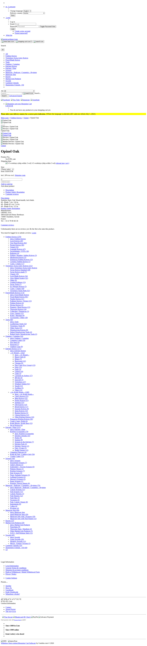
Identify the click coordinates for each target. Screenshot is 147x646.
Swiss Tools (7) (15, 284)
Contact (8, 607)
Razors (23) (10, 521)
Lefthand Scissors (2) (17, 477)
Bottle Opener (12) (21, 450)
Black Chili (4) (20, 357)
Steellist (8, 586)
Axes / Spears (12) (17, 313)
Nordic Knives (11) (17, 299)
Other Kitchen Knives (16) (24, 417)
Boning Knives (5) (21, 413)
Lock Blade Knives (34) (19, 276)
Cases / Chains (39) (17, 289)
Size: (2, 167)
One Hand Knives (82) (18, 243)
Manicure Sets (11, 75)
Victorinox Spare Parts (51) (20, 291)
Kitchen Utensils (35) (22, 436)
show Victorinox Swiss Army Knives (23, 268)
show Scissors (15, 461)
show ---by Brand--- (22, 355)
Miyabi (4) (18, 378)
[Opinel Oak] (6, 133)
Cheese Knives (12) (22, 415)
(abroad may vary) (62, 163)
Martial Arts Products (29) (15, 523)
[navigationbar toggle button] (8, 41)
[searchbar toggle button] (38, 41)
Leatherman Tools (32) (18, 324)
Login (34, 233)
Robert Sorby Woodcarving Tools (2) (23, 334)
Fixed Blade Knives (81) (19, 297)
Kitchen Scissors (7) (17, 471)
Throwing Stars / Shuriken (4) (21, 529)
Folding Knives (11, 56)
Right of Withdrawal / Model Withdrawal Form (23, 572)
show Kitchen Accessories (24, 434)
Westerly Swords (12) (18, 541)
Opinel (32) (14, 247)
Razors (8, 77)
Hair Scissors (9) (16, 473)
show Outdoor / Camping (19, 338)
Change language (16, 11)
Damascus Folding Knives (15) (21, 260)
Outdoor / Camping (13, 64)
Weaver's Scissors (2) (17, 479)
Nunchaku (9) (15, 527)
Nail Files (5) (15, 498)
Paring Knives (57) (21, 400)
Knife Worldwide (12, 592)
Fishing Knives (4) (17, 303)
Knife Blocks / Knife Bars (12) (21, 423)
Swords (8, 81)
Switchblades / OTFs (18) (19, 251)
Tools (8, 62)
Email (12, 24)
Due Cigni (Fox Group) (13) (25, 365)
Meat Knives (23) (21, 398)
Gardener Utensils (12, 83)
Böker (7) (18, 359)
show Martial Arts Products (20, 525)
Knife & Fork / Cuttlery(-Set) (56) (22, 454)
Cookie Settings (11, 578)
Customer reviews (12, 194)
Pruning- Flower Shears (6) (20, 483)
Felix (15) (18, 367)
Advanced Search (15, 96)
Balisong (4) (14, 253)
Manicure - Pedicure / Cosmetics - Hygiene (21, 72)
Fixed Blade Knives (13, 60)
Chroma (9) (19, 363)
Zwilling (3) (19, 388)
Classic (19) (14, 274)
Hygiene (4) (14, 508)
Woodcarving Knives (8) (19, 330)
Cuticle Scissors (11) (17, 490)
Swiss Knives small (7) (18, 272)
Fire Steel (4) (15, 342)
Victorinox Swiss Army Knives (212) (19, 266)
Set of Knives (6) (16, 425)
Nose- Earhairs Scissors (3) (20, 475)
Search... (37, 93)
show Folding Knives (18, 239)
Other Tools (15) (16, 328)
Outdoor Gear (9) (16, 347)
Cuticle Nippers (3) (17, 494)
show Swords (15, 537)
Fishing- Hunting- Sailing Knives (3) (23, 255)
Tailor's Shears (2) (16, 465)
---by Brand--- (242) (17, 353)
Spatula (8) (19, 440)
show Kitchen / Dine (17, 429)
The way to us (11, 611)
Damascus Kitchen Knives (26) (21, 419)
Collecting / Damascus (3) (19, 311)
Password (13, 26)
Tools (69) (9, 320)
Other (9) (13, 280)
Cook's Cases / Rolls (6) (19, 421)
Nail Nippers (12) (16, 496)
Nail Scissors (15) (16, 492)
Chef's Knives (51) (21, 396)
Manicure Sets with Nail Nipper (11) (23, 519)
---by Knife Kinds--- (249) (19, 392)
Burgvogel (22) (20, 361)
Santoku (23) (19, 403)
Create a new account (22, 31)
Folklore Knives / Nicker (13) (21, 301)
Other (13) (18, 390)
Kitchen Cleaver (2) (22, 446)
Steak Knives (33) (21, 411)
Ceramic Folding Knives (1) (20, 262)
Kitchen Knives (11, 66)
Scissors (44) (10, 458)
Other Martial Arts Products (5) (21, 531)
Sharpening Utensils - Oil (15, 85)
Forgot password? (21, 33)
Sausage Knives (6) (22, 409)
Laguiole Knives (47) (18, 249)
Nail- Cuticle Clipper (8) (19, 502)
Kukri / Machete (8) (17, 315)
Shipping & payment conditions (17, 570)
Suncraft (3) (19, 380)
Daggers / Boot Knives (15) (20, 307)
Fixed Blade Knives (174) (15, 293)
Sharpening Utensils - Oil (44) (16, 548)
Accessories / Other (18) (19, 318)
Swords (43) (10, 535)
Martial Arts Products (13, 79)
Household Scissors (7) (18, 463)
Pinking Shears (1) (17, 469)
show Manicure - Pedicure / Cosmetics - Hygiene (28, 488)
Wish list (9, 35)
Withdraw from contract (9, 643)
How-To (9, 588)
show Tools (14, 322)
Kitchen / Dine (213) (13, 427)
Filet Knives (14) (21, 405)
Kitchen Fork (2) (21, 444)
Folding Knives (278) (13, 237)
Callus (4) (13, 506)
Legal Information (12, 566)
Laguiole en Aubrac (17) (24, 376)
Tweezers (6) (15, 500)
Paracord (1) (14, 345)
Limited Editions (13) (18, 282)
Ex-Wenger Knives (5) (18, 286)
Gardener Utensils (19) (14, 546)
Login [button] (8, 18)
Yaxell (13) (19, 386)
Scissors (8, 70)
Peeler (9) (18, 438)
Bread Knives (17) (21, 407)
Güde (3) (18, 374)
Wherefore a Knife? (13, 594)
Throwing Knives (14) (18, 309)
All (7, 54)
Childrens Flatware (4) (18, 452)
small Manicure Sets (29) (19, 514)
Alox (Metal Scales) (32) (19, 278)
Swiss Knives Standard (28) (20, 270)
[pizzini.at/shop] (9, 39)
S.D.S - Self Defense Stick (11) (21, 533)
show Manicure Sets (17, 512)
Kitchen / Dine (11, 68)
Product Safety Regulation (15, 192)
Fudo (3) (18, 369)
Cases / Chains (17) (17, 264)
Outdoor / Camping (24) (14, 336)
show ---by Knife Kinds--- (24, 394)
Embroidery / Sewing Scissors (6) (22, 467)
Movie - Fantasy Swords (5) (20, 543)
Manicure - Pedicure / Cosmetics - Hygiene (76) (23, 485)
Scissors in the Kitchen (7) (24, 442)
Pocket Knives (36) (17, 245)
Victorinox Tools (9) (17, 326)
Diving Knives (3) (16, 305)
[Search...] (28, 93)
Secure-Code (17, 620)
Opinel (3, 146)
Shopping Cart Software (27, 643)
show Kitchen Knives (18, 351)
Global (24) (19, 371)
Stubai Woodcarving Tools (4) (21, 332)
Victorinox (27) (20, 382)
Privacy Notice (11, 574)
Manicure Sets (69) (12, 510)
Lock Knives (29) (16, 241)
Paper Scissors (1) (16, 481)
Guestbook (9, 590)
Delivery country (16, 13)
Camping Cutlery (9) (17, 340)
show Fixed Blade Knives (19, 295)
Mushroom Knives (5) (18, 257)
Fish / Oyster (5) (21, 448)
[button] (10, 7)
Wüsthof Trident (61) (22, 384)
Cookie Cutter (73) (17, 456)
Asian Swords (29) (17, 539)
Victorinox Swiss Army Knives (17, 58)
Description (10, 190)
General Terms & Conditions (16, 568)
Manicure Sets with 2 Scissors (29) (22, 517)
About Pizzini (11, 609)
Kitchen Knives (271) (13, 349)
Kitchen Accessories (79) (19, 432)
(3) (7, 550)
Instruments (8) (15, 504)
